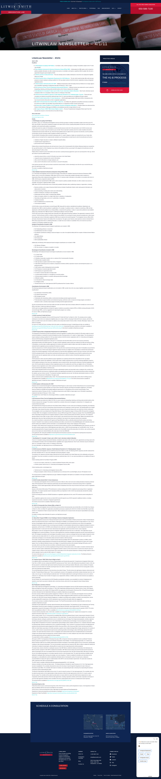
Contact (119, 8)
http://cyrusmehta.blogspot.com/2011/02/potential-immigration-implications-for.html (62, 554)
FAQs (99, 8)
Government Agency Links (38, 117)
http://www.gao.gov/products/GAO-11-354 (59, 637)
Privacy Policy (100, 775)
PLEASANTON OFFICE (88, 733)
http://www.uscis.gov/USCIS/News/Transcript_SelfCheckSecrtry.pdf (47, 328)
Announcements (106, 8)
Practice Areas (82, 8)
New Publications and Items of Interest (40, 115)
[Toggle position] (154, 739)
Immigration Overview (81, 757)
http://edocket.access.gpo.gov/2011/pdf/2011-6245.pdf (69, 610)
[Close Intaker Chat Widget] (157, 739)
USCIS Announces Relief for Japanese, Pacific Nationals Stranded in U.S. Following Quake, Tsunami (59, 94)
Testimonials (92, 8)
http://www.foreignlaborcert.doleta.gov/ (70, 691)
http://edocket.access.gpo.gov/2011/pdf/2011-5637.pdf (59, 680)
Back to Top (34, 170)
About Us (74, 8)
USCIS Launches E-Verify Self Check (44, 74)
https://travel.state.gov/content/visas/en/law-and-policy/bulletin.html (62, 693)
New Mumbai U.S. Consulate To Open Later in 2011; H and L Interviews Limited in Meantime (57, 90)
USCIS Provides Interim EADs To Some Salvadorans (48, 98)
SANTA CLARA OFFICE (111, 733)
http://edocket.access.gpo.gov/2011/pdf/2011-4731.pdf (59, 378)
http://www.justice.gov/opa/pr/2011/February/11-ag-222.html (56, 555)
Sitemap (94, 775)
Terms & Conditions (107, 775)
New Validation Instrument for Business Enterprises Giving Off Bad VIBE (53, 69)
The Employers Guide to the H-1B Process (91, 1)
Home (68, 8)
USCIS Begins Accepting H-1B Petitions (45, 65)
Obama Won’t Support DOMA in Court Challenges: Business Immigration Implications (56, 105)
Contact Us (81, 764)
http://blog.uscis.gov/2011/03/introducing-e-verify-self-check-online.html (47, 326)
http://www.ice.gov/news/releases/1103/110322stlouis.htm (62, 434)
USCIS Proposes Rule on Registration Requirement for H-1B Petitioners (53, 78)
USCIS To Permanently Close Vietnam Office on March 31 (49, 101)
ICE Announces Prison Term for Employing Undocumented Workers (52, 87)
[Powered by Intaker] (150, 776)
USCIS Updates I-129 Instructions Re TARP (46, 83)
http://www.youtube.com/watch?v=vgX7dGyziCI (57, 613)
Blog (113, 8)
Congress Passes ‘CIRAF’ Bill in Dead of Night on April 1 (49, 109)
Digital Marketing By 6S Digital (116, 775)
